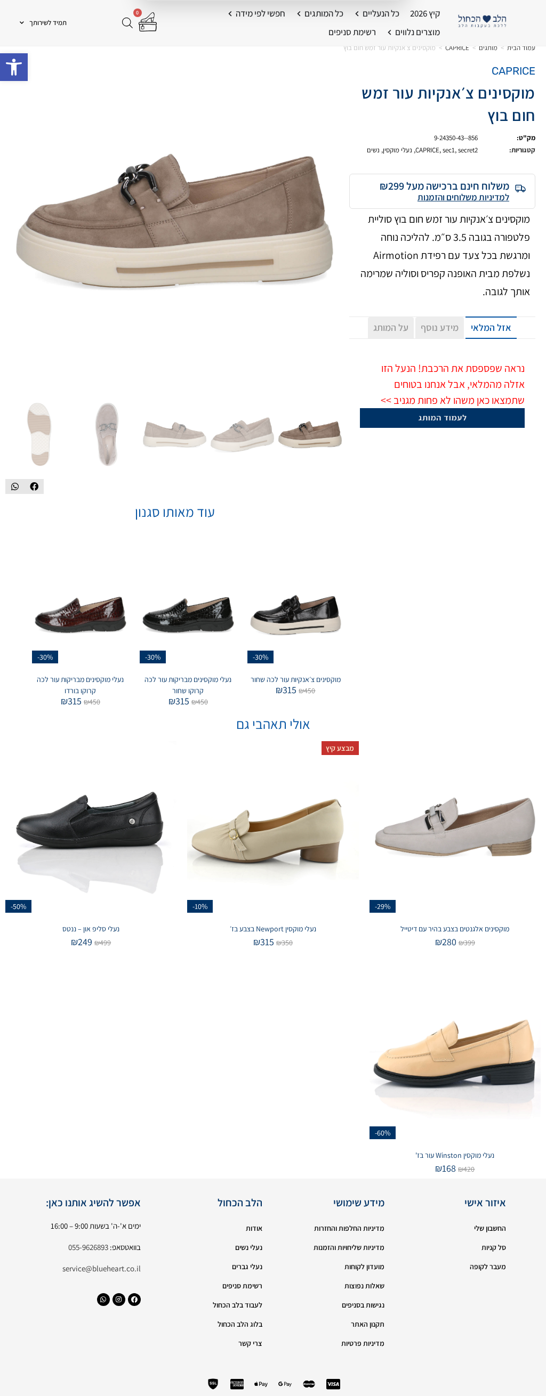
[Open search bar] (127, 23)
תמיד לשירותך (48, 22)
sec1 (449, 150)
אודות (254, 1228)
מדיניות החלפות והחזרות (349, 1228)
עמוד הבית (521, 47)
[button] (14, 67)
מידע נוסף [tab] (440, 327)
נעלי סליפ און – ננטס (90, 929)
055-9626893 (88, 1247)
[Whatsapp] (103, 1299)
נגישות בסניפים (363, 1305)
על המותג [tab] (390, 327)
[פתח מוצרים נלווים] (389, 32)
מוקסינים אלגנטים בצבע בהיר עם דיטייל (454, 929)
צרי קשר (250, 1343)
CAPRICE (457, 47)
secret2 (468, 150)
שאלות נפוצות (364, 1286)
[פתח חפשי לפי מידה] (230, 14)
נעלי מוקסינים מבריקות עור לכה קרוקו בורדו (80, 685)
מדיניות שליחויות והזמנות (349, 1247)
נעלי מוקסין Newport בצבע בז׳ (273, 929)
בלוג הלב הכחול (240, 1324)
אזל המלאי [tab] (491, 327)
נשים (373, 150)
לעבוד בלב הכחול (237, 1305)
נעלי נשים (248, 1247)
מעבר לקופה (488, 1266)
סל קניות (493, 1247)
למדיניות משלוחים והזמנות (463, 197)
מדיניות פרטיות (362, 1343)
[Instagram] (119, 1299)
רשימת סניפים (242, 1286)
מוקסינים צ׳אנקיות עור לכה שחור (296, 679)
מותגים (488, 47)
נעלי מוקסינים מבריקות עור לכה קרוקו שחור (187, 685)
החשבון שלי (490, 1228)
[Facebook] (134, 1299)
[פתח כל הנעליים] (357, 14)
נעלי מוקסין (397, 150)
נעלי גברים (247, 1266)
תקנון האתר (367, 1324)
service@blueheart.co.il (101, 1268)
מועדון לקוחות (364, 1266)
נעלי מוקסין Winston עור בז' (454, 1155)
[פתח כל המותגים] (299, 14)
